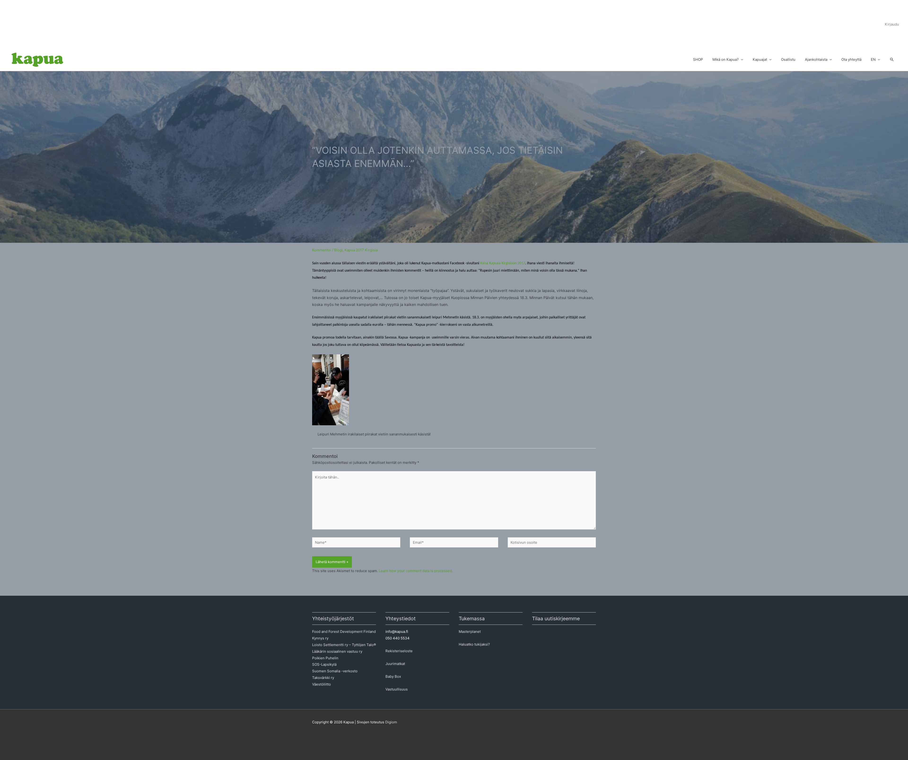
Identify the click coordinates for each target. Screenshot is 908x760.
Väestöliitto (321, 684)
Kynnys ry (320, 638)
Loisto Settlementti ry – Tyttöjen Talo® (344, 645)
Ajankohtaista (816, 59)
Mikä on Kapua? (725, 59)
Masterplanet (470, 631)
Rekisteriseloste (399, 651)
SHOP (698, 59)
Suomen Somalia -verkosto (335, 671)
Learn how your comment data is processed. (416, 571)
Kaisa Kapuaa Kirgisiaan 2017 (502, 263)
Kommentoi (321, 250)
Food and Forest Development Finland (344, 631)
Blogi (338, 250)
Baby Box (393, 676)
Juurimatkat (395, 663)
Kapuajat (760, 59)
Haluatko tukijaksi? (474, 644)
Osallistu (788, 59)
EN (873, 59)
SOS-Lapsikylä (324, 664)
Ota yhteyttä (851, 59)
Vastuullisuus (396, 689)
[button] (892, 60)
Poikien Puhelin (325, 658)
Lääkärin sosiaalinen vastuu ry (337, 651)
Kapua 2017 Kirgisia (361, 250)
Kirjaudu (892, 24)
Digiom (391, 722)
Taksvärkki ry (323, 677)
